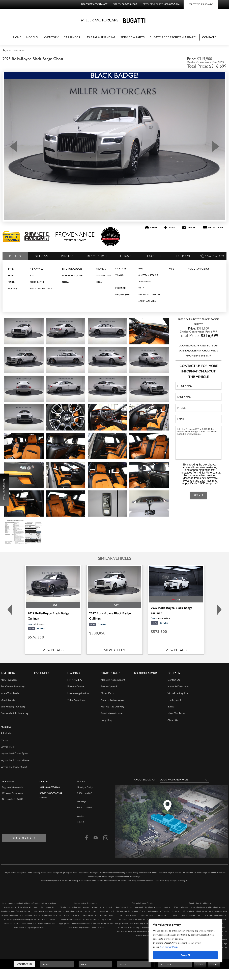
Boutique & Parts (145, 673)
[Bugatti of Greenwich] (100, 21)
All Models (7, 733)
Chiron (4, 740)
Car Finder (72, 37)
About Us (172, 720)
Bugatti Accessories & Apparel (173, 37)
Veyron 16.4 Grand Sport (14, 753)
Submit (198, 495)
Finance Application (78, 693)
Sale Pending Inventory (13, 706)
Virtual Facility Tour (178, 693)
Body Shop (106, 720)
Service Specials (109, 686)
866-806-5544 (55, 793)
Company (209, 37)
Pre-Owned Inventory (12, 686)
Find (199, 964)
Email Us (43, 797)
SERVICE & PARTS (110, 673)
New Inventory (9, 679)
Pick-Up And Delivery (112, 706)
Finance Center (75, 686)
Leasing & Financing (100, 37)
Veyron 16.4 (7, 746)
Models (32, 37)
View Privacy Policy (169, 946)
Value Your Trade (10, 693)
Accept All (185, 955)
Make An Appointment (113, 679)
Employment (174, 700)
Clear (214, 964)
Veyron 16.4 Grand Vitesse (15, 760)
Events (171, 706)
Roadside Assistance (112, 713)
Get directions (23, 837)
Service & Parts (132, 37)
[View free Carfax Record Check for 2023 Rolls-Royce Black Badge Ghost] (37, 240)
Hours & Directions (178, 686)
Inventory (51, 37)
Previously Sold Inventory (14, 713)
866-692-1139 (203, 355)
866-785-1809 (53, 787)
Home (17, 37)
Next (215, 146)
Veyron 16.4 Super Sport (14, 767)
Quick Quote (8, 700)
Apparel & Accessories (113, 700)
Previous (13, 146)
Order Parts (107, 693)
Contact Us (24, 964)
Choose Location (145, 779)
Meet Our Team (176, 713)
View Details (53, 650)
